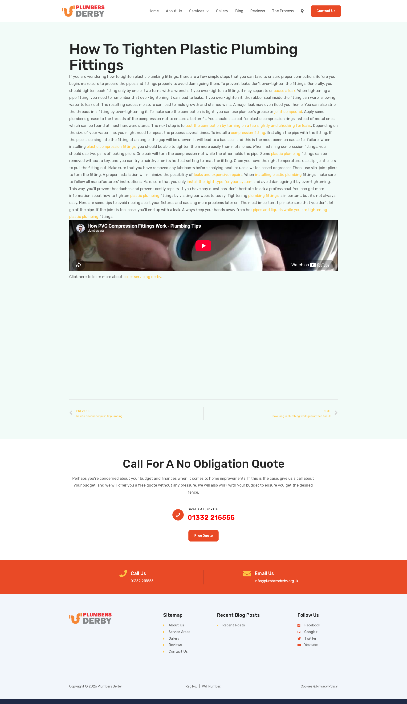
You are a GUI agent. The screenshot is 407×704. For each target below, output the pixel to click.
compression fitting (248, 132)
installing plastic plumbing (278, 174)
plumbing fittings (263, 195)
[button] (203, 536)
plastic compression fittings (111, 146)
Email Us (264, 573)
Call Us (138, 573)
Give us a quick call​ (203, 509)
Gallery (222, 11)
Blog (239, 11)
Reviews (257, 11)
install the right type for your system (219, 181)
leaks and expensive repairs (218, 174)
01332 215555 (211, 517)
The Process (283, 11)
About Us (174, 11)
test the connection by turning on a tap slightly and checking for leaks (248, 125)
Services (196, 11)
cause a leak (284, 90)
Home (154, 11)
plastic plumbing (285, 153)
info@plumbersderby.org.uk (276, 581)
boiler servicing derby (142, 277)
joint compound (288, 111)
